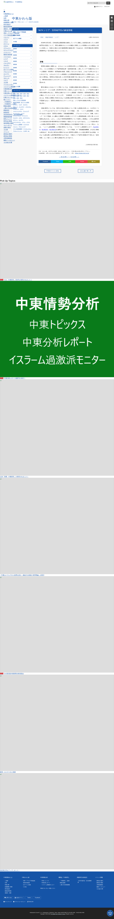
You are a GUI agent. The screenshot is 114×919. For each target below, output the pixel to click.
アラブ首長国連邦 (9, 35)
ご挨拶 (6, 16)
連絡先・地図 (8, 29)
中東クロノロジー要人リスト (47, 888)
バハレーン (7, 52)
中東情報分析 (8, 89)
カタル (6, 46)
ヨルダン (6, 65)
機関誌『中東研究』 (64, 877)
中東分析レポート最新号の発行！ (12, 378)
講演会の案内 (8, 134)
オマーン (6, 44)
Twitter (29, 897)
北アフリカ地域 (9, 69)
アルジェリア (8, 71)
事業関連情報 (8, 116)
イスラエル (7, 56)
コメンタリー (8, 125)
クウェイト (7, 48)
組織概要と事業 (9, 22)
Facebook (37, 897)
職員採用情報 (8, 26)
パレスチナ (7, 63)
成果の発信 (7, 127)
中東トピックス (9, 91)
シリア (6, 59)
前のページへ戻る (53, 171)
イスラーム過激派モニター (12, 95)
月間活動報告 (8, 138)
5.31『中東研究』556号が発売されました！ (16, 280)
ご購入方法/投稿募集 (10, 108)
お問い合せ (9, 897)
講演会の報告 (8, 136)
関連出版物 (7, 106)
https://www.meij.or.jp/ (82, 153)
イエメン (6, 37)
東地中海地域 (8, 54)
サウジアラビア (9, 50)
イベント (6, 131)
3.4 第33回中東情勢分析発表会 (12, 673)
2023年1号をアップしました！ (10, 870)
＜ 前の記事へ (63, 157)
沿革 (5, 18)
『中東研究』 (8, 101)
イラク (6, 39)
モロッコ (6, 78)
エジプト (6, 74)
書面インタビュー (9, 140)
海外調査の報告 (9, 123)
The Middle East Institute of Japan (58, 914)
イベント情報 (99, 877)
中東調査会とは (9, 14)
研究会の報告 (8, 121)
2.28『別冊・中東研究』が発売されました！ (14, 476)
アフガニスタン (9, 84)
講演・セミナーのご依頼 (8, 772)
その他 (6, 82)
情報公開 (6, 20)
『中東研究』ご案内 (10, 104)
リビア (6, 80)
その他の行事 (8, 142)
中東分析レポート (9, 93)
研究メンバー (8, 119)
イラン (6, 41)
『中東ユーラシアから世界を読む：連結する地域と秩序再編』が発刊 (22, 575)
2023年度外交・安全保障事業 (13, 114)
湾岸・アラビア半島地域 (11, 33)
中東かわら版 (8, 31)
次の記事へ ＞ (75, 157)
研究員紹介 (7, 24)
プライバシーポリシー (20, 901)
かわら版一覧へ (85, 171)
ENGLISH (107, 6)
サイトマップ (8, 901)
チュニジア (7, 76)
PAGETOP (110, 913)
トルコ (6, 61)
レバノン (6, 67)
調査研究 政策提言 (82, 877)
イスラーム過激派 (9, 86)
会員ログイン (19, 897)
